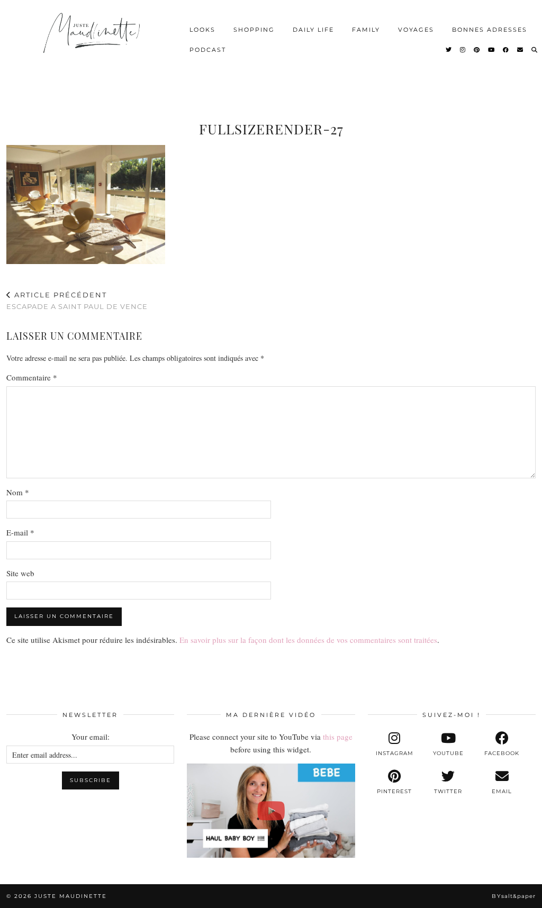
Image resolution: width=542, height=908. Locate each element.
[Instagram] (463, 50)
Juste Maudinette (70, 896)
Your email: (90, 736)
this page (338, 736)
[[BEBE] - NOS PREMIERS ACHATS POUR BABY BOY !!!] (271, 811)
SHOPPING (254, 29)
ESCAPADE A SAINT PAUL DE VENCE (77, 300)
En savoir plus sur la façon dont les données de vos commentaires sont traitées (308, 639)
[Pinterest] (477, 50)
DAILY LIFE (313, 29)
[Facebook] (506, 50)
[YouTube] (491, 50)
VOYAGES (416, 29)
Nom (17, 492)
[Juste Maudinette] (93, 39)
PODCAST (207, 49)
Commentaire (31, 377)
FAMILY (366, 29)
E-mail (20, 532)
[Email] (520, 50)
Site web (20, 573)
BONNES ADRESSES (489, 29)
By (514, 896)
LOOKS (202, 29)
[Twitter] (449, 50)
